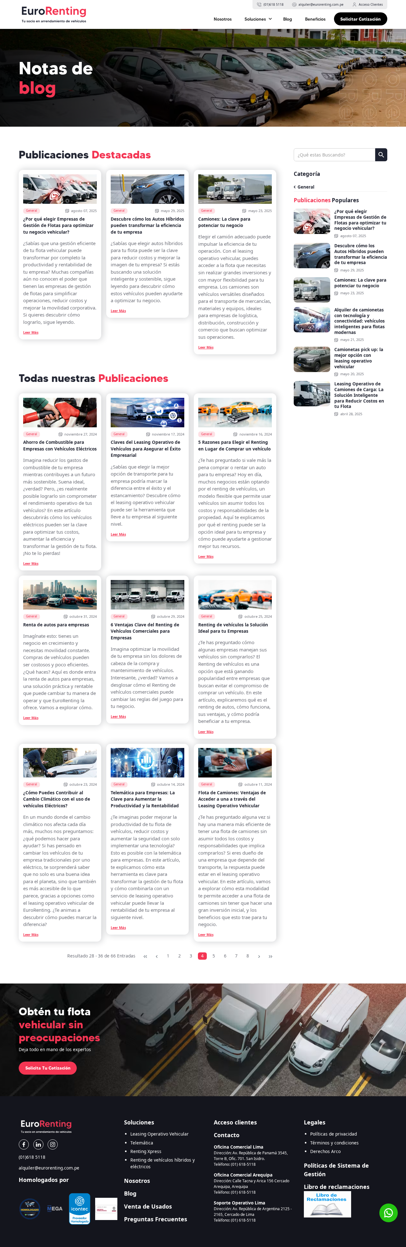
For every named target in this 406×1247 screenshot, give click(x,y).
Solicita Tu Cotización (47, 1067)
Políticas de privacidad (333, 1134)
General (306, 187)
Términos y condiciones (334, 1143)
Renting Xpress (145, 1151)
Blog (287, 19)
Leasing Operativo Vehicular (159, 1134)
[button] (257, 19)
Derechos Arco (325, 1151)
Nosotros (223, 19)
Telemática (141, 1143)
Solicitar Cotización (360, 19)
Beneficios (315, 19)
